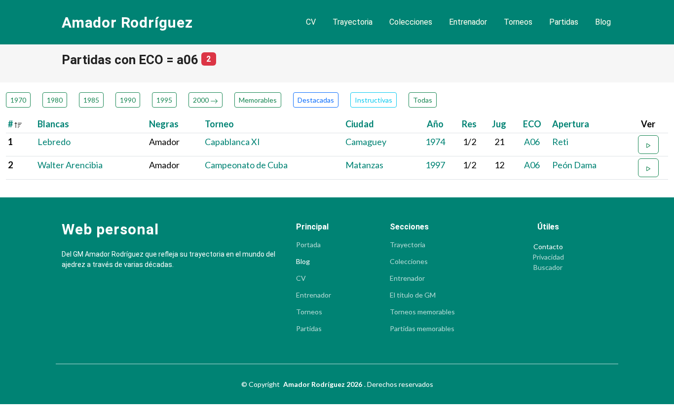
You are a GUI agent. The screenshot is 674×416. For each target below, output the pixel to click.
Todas (422, 100)
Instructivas (373, 100)
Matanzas (364, 164)
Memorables (258, 100)
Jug (499, 123)
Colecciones (410, 22)
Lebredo (54, 141)
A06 (532, 141)
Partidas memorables (422, 328)
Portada (308, 244)
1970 (18, 100)
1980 (55, 100)
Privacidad (548, 257)
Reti (560, 141)
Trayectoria (353, 22)
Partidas (563, 22)
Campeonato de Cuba (246, 164)
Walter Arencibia (70, 164)
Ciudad (359, 123)
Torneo (219, 123)
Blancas (53, 123)
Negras (164, 123)
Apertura (570, 123)
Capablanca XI (232, 141)
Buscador (547, 267)
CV (311, 22)
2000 (201, 100)
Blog (603, 22)
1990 (128, 100)
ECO (532, 123)
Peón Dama (574, 164)
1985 (91, 100)
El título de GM (413, 295)
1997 (435, 164)
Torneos (518, 22)
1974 (435, 141)
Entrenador (468, 22)
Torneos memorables (422, 311)
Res (469, 123)
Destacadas (316, 100)
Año (435, 123)
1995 (164, 100)
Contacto (548, 246)
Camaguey (365, 141)
